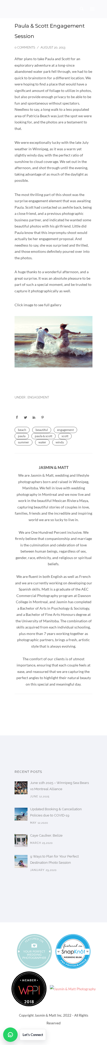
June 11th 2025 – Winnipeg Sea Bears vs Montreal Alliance (59, 786)
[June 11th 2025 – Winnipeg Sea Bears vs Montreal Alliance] (21, 787)
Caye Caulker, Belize (46, 835)
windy (60, 442)
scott (65, 436)
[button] (24, 1034)
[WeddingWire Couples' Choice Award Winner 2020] (73, 988)
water (42, 442)
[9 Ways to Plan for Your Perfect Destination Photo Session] (21, 861)
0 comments (25, 47)
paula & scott (43, 436)
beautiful (42, 430)
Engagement (38, 397)
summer (23, 442)
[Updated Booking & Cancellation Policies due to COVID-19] (21, 814)
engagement (65, 430)
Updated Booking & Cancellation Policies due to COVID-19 (56, 812)
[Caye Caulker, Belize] (21, 840)
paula (21, 436)
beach (22, 430)
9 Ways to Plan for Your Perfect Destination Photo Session (54, 859)
